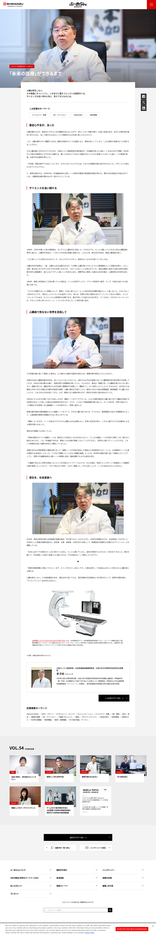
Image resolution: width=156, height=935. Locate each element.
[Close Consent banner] (153, 926)
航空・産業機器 (60, 720)
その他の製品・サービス (79, 720)
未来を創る (79, 115)
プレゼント (14, 893)
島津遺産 (60, 877)
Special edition (33, 714)
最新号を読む (61, 870)
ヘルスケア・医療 (39, 115)
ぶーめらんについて (18, 870)
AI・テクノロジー (60, 115)
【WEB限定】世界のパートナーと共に (24, 877)
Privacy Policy (90, 933)
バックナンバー (109, 870)
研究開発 (115, 717)
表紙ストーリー (62, 885)
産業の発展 (36, 717)
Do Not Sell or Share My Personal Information (132, 929)
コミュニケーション (85, 714)
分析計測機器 (36, 720)
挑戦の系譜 (107, 877)
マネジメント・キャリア (66, 714)
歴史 (77, 717)
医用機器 (94, 115)
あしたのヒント (16, 885)
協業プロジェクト (66, 717)
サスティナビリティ (90, 717)
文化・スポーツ (48, 714)
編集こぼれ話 (108, 885)
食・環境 (116, 714)
